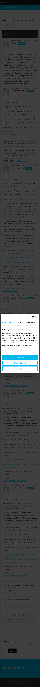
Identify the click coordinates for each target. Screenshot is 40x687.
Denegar (20, 369)
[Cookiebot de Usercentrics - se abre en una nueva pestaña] (29, 317)
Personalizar (18, 363)
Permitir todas (20, 357)
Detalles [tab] (20, 322)
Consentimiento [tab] (8, 322)
